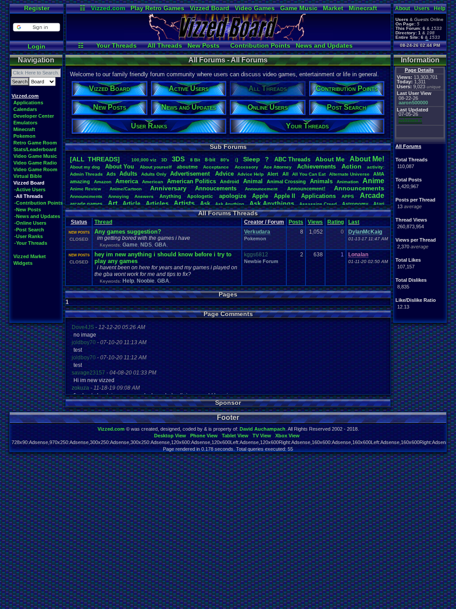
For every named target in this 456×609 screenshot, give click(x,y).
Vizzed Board (209, 8)
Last (353, 222)
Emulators (25, 122)
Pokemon (24, 136)
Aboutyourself (155, 167)
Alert (272, 174)
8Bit (195, 159)
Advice (224, 173)
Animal (253, 181)
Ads (111, 174)
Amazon (102, 181)
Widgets (23, 263)
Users (422, 8)
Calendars (25, 109)
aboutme (187, 166)
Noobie (146, 281)
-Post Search (29, 229)
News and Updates (324, 45)
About (402, 8)
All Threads (164, 45)
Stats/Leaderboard (35, 149)
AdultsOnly (154, 174)
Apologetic (200, 196)
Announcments (86, 196)
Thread (103, 222)
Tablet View (235, 435)
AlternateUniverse (349, 174)
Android (229, 181)
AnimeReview (85, 188)
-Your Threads (30, 243)
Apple (260, 196)
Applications (28, 102)
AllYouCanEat (309, 174)
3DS (178, 159)
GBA (161, 245)
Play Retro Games (157, 8)
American (152, 181)
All (285, 174)
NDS (146, 245)
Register (36, 8)
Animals (321, 181)
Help (439, 8)
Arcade (372, 195)
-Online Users (30, 223)
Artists (184, 203)
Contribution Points (260, 45)
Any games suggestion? (127, 231)
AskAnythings (271, 203)
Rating (335, 222)
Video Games (255, 8)
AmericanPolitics (191, 181)
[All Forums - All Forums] (228, 38)
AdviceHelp (250, 174)
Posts (296, 222)
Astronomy (355, 203)
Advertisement (191, 173)
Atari (378, 203)
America (126, 181)
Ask (205, 203)
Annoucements (215, 188)
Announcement (262, 188)
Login (36, 46)
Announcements (359, 188)
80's (224, 159)
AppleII (284, 196)
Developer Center (33, 116)
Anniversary (168, 188)
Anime (373, 181)
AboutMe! (367, 159)
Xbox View (287, 435)
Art (113, 203)
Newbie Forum (261, 261)
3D (164, 159)
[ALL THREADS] (95, 159)
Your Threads (116, 45)
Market (333, 8)
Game (130, 245)
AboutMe (330, 159)
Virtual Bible (27, 176)
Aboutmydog (85, 167)
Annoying (118, 196)
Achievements (316, 166)
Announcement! (306, 188)
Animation (347, 181)
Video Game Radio (35, 162)
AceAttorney (278, 167)
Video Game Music (35, 156)
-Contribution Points (38, 203)
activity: (375, 167)
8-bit (210, 159)
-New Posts (27, 209)
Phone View (204, 435)
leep (251, 159)
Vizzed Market (29, 256)
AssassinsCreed (318, 204)
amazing (80, 181)
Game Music (299, 8)
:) (236, 159)
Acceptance (216, 167)
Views (315, 222)
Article (131, 203)
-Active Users (29, 189)
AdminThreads (86, 174)
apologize (232, 196)
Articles (157, 203)
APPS (348, 196)
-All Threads (28, 196)
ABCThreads (292, 159)
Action (352, 166)
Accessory (246, 167)
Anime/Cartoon (126, 188)
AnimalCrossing (286, 181)
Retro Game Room (35, 142)
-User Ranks (28, 236)
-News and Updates (37, 216)
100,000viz (143, 159)
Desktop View (170, 435)
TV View (261, 435)
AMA (378, 174)
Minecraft (363, 8)
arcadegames (86, 203)
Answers (144, 196)
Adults (128, 173)
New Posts (203, 45)
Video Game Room (35, 169)
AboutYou (119, 166)
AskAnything (229, 204)
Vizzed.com (108, 8)
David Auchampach (262, 429)
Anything (170, 196)
